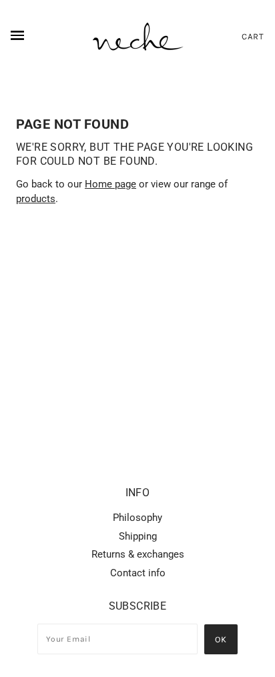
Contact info (138, 573)
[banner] (138, 36)
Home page (110, 184)
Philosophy (137, 518)
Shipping (138, 536)
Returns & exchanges (137, 554)
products (35, 199)
